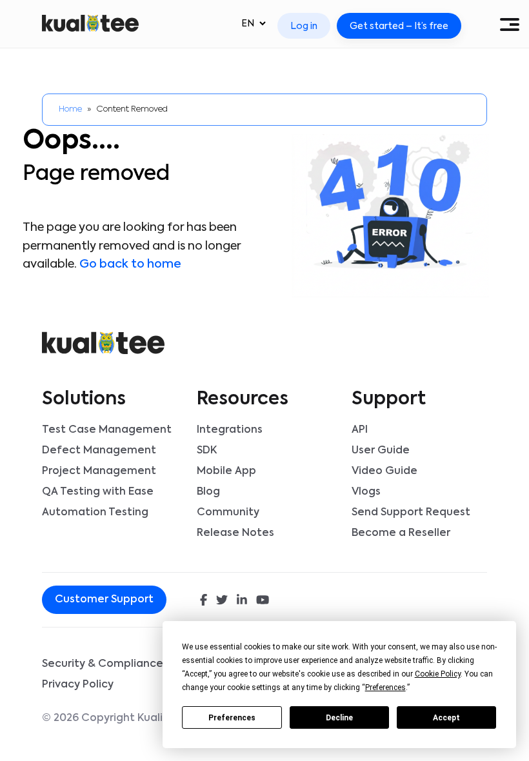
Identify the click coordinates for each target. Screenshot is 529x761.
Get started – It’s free (399, 26)
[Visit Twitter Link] (222, 600)
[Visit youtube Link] (262, 600)
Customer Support (104, 600)
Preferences (231, 717)
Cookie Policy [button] (438, 673)
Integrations (230, 430)
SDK (207, 451)
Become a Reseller (401, 533)
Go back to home (130, 264)
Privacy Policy (78, 685)
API (360, 430)
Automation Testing (95, 513)
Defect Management (99, 451)
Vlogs (366, 492)
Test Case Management (107, 430)
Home (70, 109)
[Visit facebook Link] (203, 600)
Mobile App (226, 471)
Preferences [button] (385, 687)
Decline (339, 717)
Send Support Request (411, 513)
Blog (208, 492)
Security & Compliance (102, 664)
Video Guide (384, 471)
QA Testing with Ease (98, 492)
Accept (446, 717)
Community (228, 513)
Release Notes (235, 533)
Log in (303, 26)
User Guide (381, 451)
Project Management (99, 471)
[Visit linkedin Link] (242, 600)
